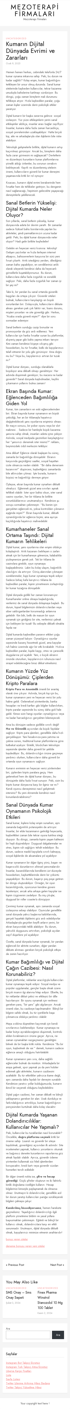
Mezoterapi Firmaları (35, 10)
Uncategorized (16, 38)
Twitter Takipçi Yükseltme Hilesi (23, 1387)
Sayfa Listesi (13, 1379)
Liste (8, 1375)
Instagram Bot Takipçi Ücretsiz (23, 1363)
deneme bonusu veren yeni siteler (25, 1246)
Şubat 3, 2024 (13, 1303)
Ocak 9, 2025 (13, 63)
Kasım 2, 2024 (45, 1313)
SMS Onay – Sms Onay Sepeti (18, 1295)
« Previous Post (15, 1265)
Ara (8, 1329)
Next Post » (57, 1265)
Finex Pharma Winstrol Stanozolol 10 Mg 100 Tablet (50, 1300)
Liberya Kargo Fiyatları (18, 1371)
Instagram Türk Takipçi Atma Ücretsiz (27, 1367)
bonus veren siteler (17, 1239)
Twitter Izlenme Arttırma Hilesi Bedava (28, 1383)
